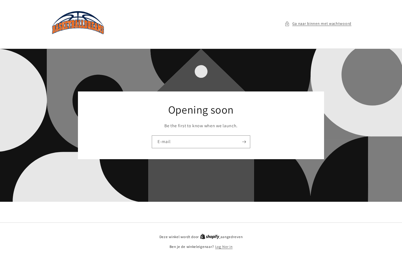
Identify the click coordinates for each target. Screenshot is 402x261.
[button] (318, 23)
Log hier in (224, 246)
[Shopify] (210, 237)
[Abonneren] (244, 141)
